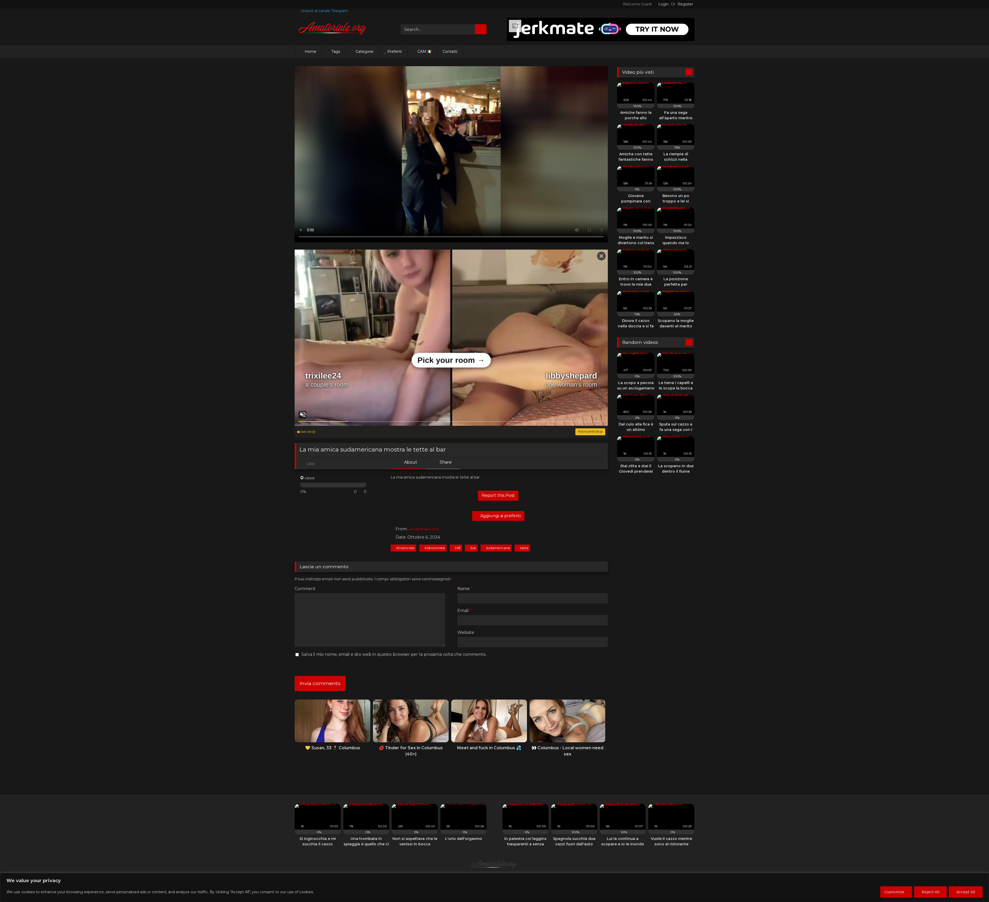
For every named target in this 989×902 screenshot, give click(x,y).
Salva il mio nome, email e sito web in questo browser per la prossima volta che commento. (394, 654)
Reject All (930, 892)
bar (473, 548)
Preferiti (394, 51)
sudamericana (498, 548)
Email (464, 610)
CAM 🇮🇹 (424, 51)
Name (465, 588)
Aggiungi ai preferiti (500, 515)
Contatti (450, 51)
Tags (335, 51)
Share (445, 462)
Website (465, 632)
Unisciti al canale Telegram (324, 10)
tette (524, 548)
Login (663, 4)
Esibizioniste (435, 548)
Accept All (965, 892)
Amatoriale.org (423, 528)
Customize (894, 892)
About (410, 462)
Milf (458, 548)
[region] (494, 887)
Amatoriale (405, 548)
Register (685, 4)
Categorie (364, 51)
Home (310, 51)
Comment (305, 588)
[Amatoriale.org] (333, 29)
